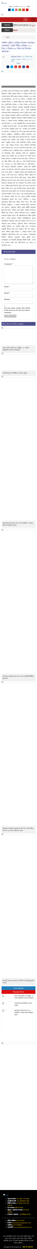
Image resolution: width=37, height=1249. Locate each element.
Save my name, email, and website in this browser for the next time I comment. (17, 310)
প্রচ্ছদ (8, 37)
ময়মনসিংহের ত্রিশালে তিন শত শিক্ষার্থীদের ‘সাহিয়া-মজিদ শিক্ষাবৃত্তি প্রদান (23, 1013)
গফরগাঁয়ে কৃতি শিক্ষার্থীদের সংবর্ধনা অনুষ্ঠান (14, 373)
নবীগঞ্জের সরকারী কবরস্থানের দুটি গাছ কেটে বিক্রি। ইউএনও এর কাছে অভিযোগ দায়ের (18, 829)
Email (7, 293)
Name (7, 287)
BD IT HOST (28, 1247)
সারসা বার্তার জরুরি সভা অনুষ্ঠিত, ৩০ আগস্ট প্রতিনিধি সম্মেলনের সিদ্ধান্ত (15, 349)
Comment (8, 264)
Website (7, 299)
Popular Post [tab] (18, 992)
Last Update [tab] (19, 988)
